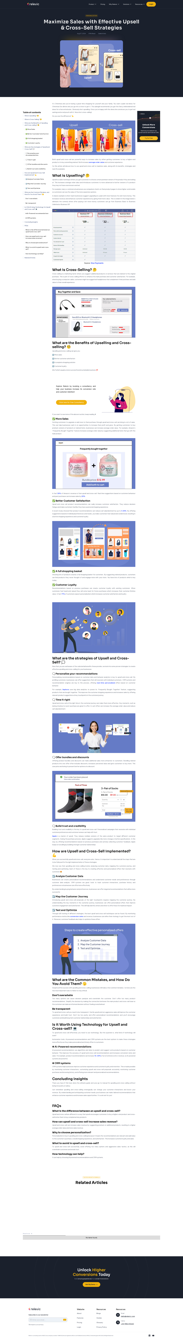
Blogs (98, 1313)
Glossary (99, 1322)
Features (80, 1318)
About (79, 1313)
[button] (92, 4)
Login (151, 4)
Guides (99, 1318)
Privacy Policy (101, 1327)
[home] (33, 4)
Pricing (102, 4)
